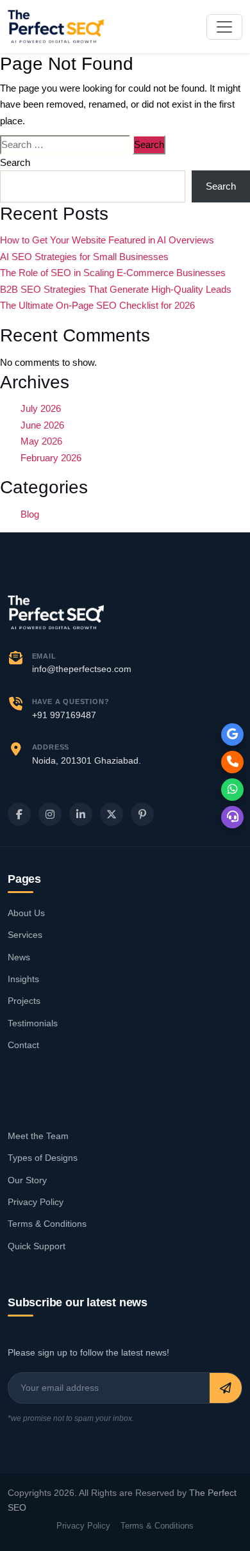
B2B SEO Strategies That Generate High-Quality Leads (115, 289)
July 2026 (41, 408)
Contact (23, 1045)
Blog (30, 514)
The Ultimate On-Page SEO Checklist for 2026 (97, 305)
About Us (26, 913)
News (19, 957)
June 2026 (42, 425)
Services (25, 935)
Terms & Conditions (47, 1224)
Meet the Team (38, 1136)
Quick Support (36, 1246)
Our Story (27, 1180)
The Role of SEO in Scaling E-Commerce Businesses (113, 272)
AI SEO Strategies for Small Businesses (84, 256)
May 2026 (41, 441)
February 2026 (51, 457)
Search (15, 162)
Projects (24, 1001)
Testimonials (33, 1023)
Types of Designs (43, 1158)
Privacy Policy (35, 1202)
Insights (23, 979)
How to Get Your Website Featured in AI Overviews (107, 239)
